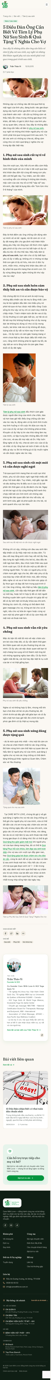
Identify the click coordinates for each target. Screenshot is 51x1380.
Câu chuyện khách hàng (37, 1247)
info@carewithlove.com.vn (17, 1287)
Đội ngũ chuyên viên (35, 1239)
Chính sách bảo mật (10, 1371)
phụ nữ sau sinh (36, 128)
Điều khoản (23, 1371)
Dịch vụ (6, 1243)
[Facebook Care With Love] (5, 1225)
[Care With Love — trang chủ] (5, 4)
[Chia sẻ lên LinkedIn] (17, 933)
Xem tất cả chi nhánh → (39, 1300)
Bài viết (17, 16)
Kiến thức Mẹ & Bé (34, 1243)
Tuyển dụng (8, 1262)
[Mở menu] (46, 4)
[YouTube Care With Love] (11, 1225)
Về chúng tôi (8, 1239)
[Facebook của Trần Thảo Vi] (42, 1035)
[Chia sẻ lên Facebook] (5, 933)
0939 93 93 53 (12, 1283)
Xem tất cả (7, 1065)
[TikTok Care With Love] (17, 1225)
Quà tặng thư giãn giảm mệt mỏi (17, 842)
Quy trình (6, 1247)
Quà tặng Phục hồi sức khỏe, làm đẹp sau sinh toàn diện (24, 848)
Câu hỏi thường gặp (35, 1266)
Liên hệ (30, 1262)
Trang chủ (7, 16)
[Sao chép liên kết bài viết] (23, 933)
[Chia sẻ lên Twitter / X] (11, 933)
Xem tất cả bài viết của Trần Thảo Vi (22, 1030)
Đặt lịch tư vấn (24, 1178)
